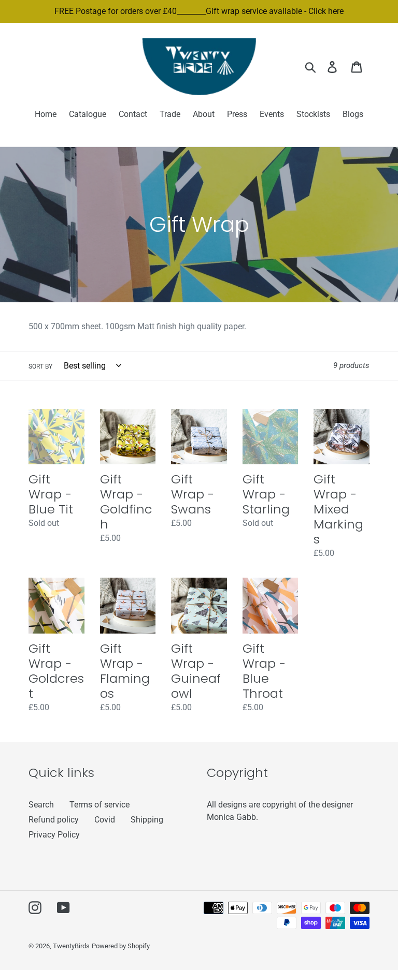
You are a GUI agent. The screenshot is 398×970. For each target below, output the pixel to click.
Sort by (40, 366)
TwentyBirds (71, 946)
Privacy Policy (54, 835)
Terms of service (99, 805)
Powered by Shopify (121, 946)
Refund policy (54, 820)
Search (41, 805)
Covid (104, 820)
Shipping (147, 820)
